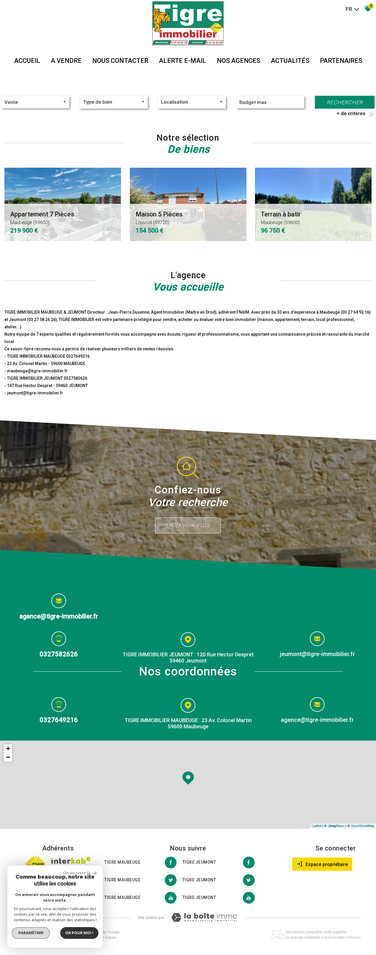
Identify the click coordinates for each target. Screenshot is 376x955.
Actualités (290, 60)
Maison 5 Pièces (159, 218)
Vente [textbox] (11, 102)
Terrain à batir (281, 218)
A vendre (66, 60)
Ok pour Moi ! (79, 932)
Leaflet (316, 826)
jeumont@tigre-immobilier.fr (317, 654)
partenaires (341, 60)
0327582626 (59, 654)
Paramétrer (31, 932)
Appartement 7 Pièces (42, 218)
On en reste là (76, 872)
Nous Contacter (120, 60)
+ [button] (8, 748)
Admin (110, 937)
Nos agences (238, 60)
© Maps (334, 826)
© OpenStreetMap (361, 826)
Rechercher (345, 102)
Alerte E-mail (182, 60)
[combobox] (35, 102)
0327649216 (59, 719)
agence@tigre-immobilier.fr (58, 616)
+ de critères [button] (351, 113)
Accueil (27, 60)
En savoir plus (188, 525)
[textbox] (114, 102)
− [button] (8, 757)
